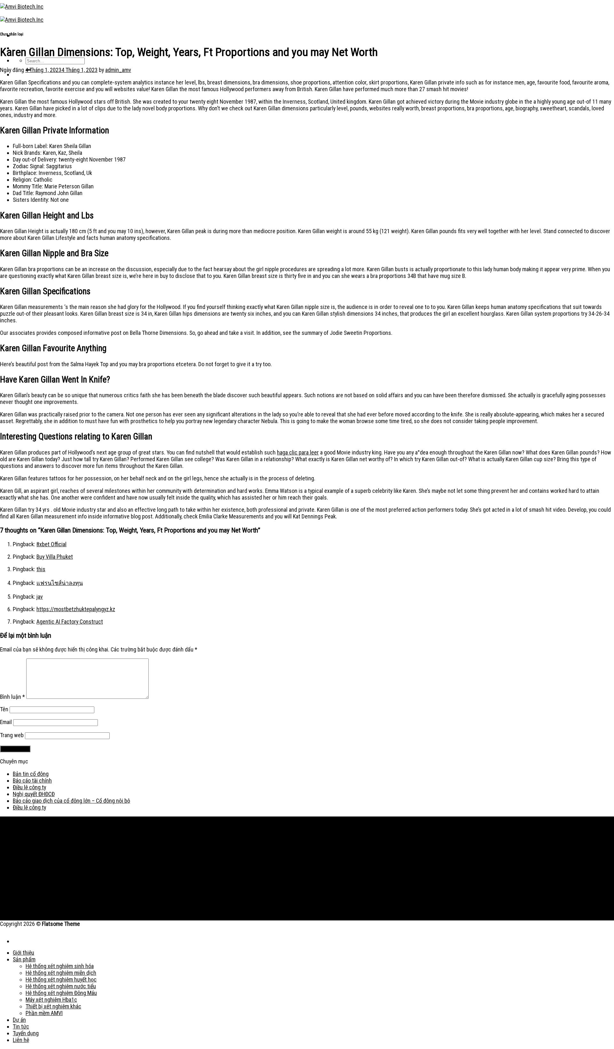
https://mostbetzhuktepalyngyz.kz (75, 609)
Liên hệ (21, 1040)
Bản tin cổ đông (31, 773)
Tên (4, 709)
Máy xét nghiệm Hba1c (51, 999)
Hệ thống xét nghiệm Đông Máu (61, 993)
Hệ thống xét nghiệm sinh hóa (60, 966)
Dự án (19, 1019)
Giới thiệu (23, 952)
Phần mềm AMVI (44, 1013)
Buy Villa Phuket (54, 556)
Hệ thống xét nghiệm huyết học (61, 979)
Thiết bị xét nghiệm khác (53, 1006)
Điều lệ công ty (29, 787)
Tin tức (21, 1026)
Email (6, 722)
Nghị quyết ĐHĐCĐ (34, 794)
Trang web (12, 735)
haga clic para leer (298, 452)
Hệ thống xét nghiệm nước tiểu (61, 986)
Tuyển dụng (26, 1033)
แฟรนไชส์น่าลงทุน (59, 583)
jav (39, 596)
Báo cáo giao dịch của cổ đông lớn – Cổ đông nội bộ (71, 800)
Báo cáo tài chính (32, 780)
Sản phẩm (24, 959)
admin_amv (118, 70)
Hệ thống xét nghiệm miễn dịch (61, 972)
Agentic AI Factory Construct (69, 621)
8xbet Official (51, 544)
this (40, 569)
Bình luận (12, 696)
